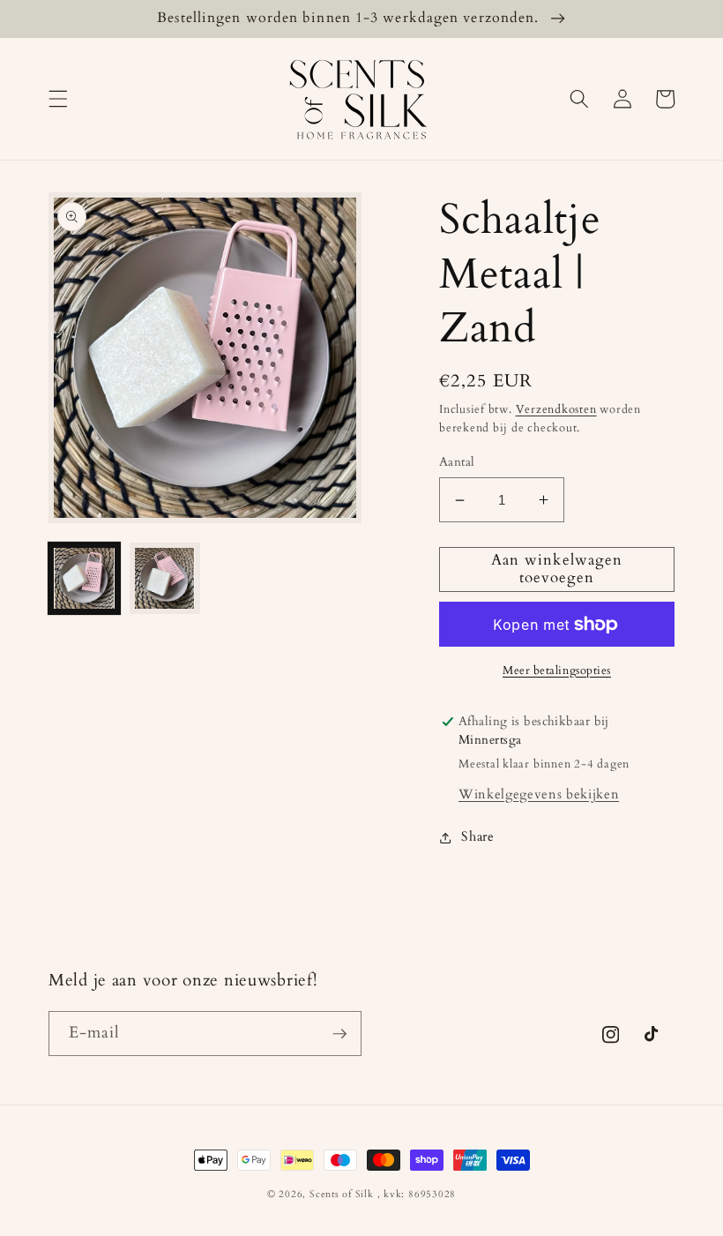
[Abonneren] (339, 1034)
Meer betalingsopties (557, 670)
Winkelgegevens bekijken (538, 794)
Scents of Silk (341, 1194)
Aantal (457, 461)
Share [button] (477, 837)
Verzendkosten (556, 409)
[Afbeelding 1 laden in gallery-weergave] (84, 578)
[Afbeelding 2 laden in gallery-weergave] (165, 578)
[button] (58, 99)
